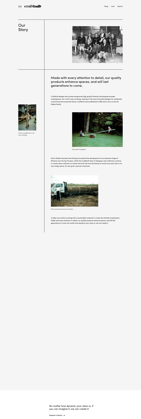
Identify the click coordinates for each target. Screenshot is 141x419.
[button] (20, 6)
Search (120, 6)
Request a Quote (55, 415)
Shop (106, 6)
